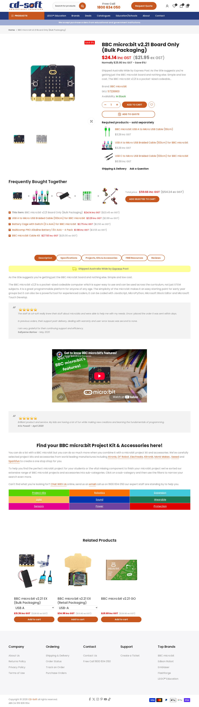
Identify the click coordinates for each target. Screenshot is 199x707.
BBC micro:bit (118, 86)
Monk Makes (162, 457)
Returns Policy (17, 661)
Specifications (68, 257)
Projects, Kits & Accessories (101, 257)
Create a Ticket (130, 655)
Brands (76, 15)
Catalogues (103, 15)
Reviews (156, 257)
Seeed (175, 457)
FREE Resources (134, 257)
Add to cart (34, 619)
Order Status (54, 661)
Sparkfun (14, 461)
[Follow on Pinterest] (101, 700)
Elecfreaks (136, 457)
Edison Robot (166, 661)
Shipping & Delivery (114, 168)
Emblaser (163, 667)
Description (45, 257)
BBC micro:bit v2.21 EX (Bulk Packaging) (30, 601)
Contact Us (90, 655)
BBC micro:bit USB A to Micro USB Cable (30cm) (144, 129)
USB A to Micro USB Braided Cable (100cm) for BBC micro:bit (151, 142)
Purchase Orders (56, 673)
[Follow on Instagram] (97, 700)
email (92, 484)
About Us (14, 655)
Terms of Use (17, 673)
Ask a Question (139, 168)
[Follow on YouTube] (105, 700)
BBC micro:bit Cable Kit (26, 235)
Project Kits (39, 493)
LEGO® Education (56, 15)
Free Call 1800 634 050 (97, 661)
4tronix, (112, 457)
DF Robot (123, 457)
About (146, 15)
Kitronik (148, 457)
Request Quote (144, 5)
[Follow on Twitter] (93, 700)
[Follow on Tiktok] (109, 700)
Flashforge (164, 673)
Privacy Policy (17, 667)
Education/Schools (126, 15)
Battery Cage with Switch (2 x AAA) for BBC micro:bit (44, 224)
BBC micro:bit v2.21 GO (118, 599)
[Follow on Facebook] (89, 700)
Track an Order (55, 667)
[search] (82, 5)
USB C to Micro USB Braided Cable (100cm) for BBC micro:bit (151, 156)
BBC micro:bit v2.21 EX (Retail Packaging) (74, 601)
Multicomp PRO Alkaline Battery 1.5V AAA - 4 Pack (42, 230)
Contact (160, 15)
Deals (88, 15)
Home (12, 30)
